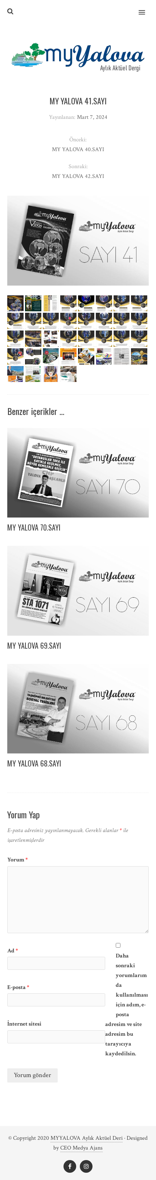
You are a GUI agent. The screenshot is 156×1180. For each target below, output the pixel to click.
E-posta (18, 987)
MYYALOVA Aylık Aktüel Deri (86, 1138)
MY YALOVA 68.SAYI (34, 763)
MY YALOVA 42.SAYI (78, 176)
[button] (146, 7)
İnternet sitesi (24, 1024)
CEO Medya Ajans (81, 1148)
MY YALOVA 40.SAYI (78, 149)
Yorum (17, 860)
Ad (12, 951)
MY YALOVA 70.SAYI (34, 527)
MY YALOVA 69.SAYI (34, 645)
